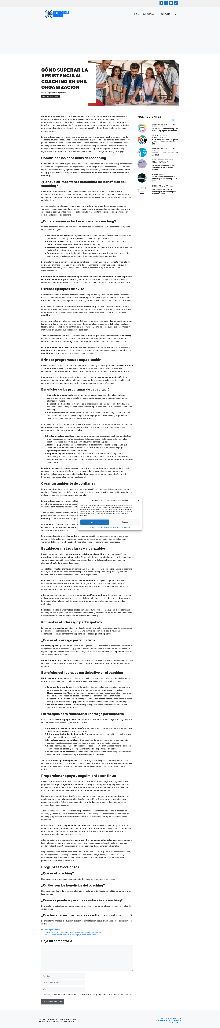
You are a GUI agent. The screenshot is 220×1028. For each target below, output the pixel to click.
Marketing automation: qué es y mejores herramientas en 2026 (165, 142)
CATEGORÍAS (148, 14)
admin (43, 93)
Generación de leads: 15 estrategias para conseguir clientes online (164, 192)
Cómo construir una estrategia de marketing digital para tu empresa (70, 935)
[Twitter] (176, 3)
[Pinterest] (171, 3)
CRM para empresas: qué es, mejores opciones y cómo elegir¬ (164, 167)
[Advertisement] (110, 38)
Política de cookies (96, 527)
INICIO (136, 14)
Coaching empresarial (50, 96)
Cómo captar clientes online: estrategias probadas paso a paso (164, 179)
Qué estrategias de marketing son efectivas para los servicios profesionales (73, 932)
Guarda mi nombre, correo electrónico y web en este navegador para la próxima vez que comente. (88, 994)
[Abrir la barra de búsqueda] (175, 14)
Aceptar (94, 522)
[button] (139, 500)
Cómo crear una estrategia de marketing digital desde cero (165, 130)
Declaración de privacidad (112, 527)
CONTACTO (165, 14)
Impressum (126, 527)
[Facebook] (161, 3)
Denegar (125, 522)
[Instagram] (166, 3)
